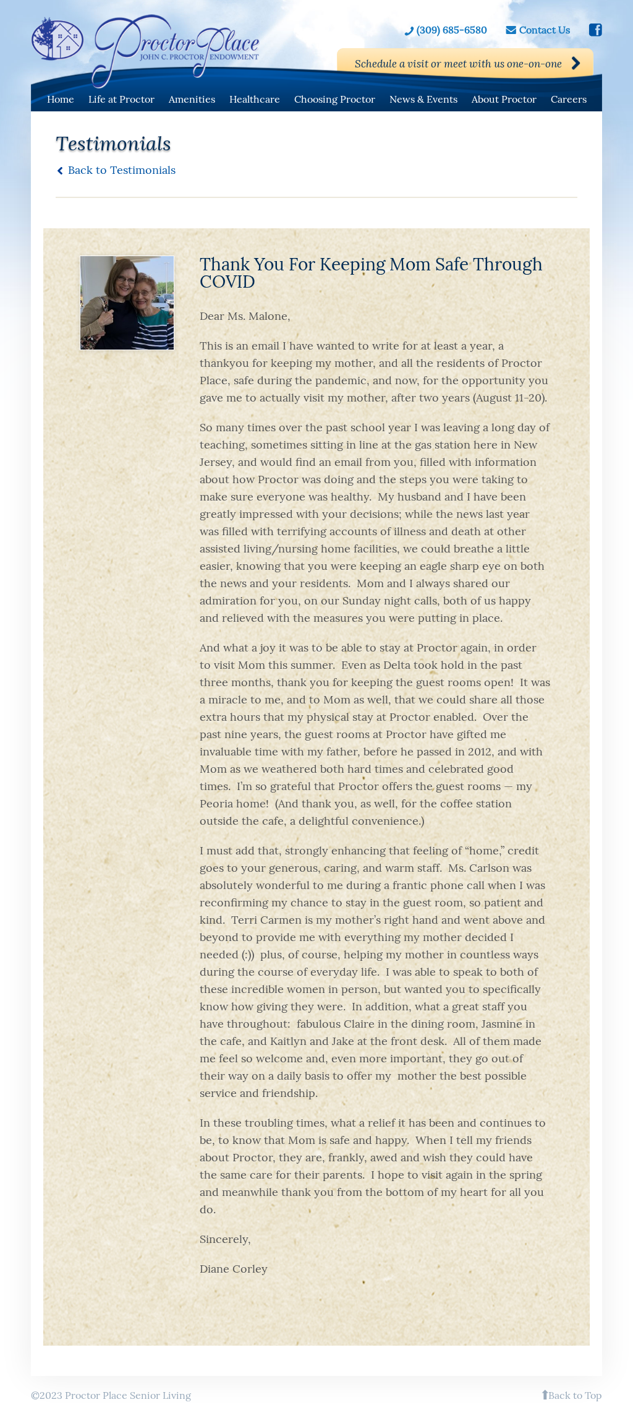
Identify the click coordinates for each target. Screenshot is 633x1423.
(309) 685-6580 (452, 30)
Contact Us (544, 30)
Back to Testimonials (122, 170)
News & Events (423, 99)
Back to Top (575, 1395)
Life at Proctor (121, 99)
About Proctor (504, 99)
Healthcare (254, 99)
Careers (569, 99)
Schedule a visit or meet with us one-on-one (458, 63)
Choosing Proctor (334, 99)
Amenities (192, 99)
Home (60, 99)
